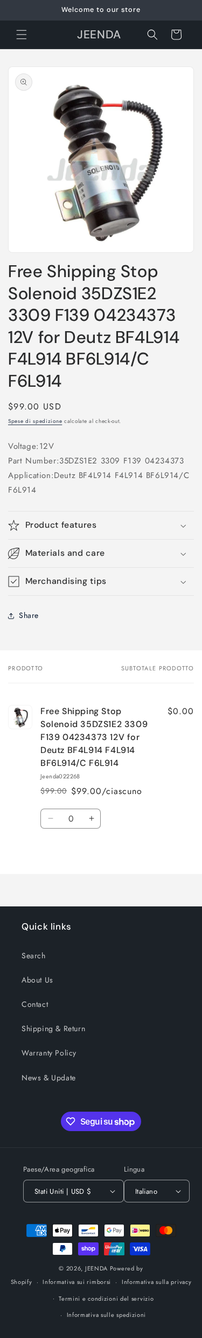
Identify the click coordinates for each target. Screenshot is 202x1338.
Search (34, 955)
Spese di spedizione (35, 421)
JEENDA (96, 1268)
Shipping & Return (53, 1028)
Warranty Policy (49, 1052)
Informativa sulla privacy (157, 1282)
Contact (35, 1004)
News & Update (49, 1077)
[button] (21, 34)
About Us (37, 979)
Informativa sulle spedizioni (107, 1314)
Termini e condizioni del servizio (106, 1298)
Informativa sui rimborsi (77, 1282)
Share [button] (29, 615)
